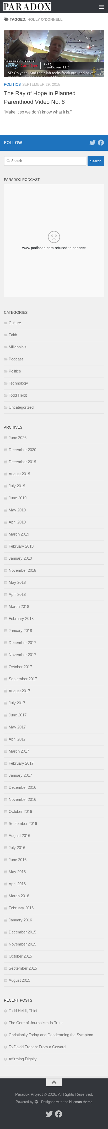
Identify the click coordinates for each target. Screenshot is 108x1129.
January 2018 (20, 630)
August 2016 (19, 835)
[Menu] (101, 6)
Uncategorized (21, 407)
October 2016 (20, 811)
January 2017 (20, 775)
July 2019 (17, 486)
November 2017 (22, 654)
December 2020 (22, 449)
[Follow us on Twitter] (92, 142)
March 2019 (19, 534)
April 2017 (17, 739)
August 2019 (19, 474)
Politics (12, 84)
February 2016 (21, 908)
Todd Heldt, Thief (23, 1010)
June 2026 (17, 437)
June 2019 (17, 498)
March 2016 (19, 896)
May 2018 (17, 582)
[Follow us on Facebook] (101, 142)
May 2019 (17, 510)
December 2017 (22, 642)
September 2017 (23, 679)
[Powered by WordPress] (36, 1102)
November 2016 (22, 799)
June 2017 (17, 715)
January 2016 (20, 920)
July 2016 (17, 847)
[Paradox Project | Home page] (35, 6)
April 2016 (17, 884)
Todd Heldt (18, 395)
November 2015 (22, 944)
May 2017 (17, 727)
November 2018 (22, 570)
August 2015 (19, 980)
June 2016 (17, 859)
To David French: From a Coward (37, 1047)
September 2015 (23, 968)
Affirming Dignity (23, 1059)
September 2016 (23, 823)
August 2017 (19, 691)
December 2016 (22, 787)
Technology (18, 383)
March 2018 (19, 606)
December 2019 (22, 462)
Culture (15, 323)
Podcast (16, 359)
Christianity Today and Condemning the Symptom (51, 1035)
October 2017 (20, 667)
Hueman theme (80, 1102)
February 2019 (21, 546)
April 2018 (17, 594)
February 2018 (21, 618)
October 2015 (20, 956)
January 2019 (20, 558)
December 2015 (22, 932)
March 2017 (19, 751)
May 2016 (17, 871)
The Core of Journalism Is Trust (36, 1022)
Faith (13, 335)
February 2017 (21, 763)
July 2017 (17, 703)
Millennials (17, 347)
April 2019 (17, 522)
